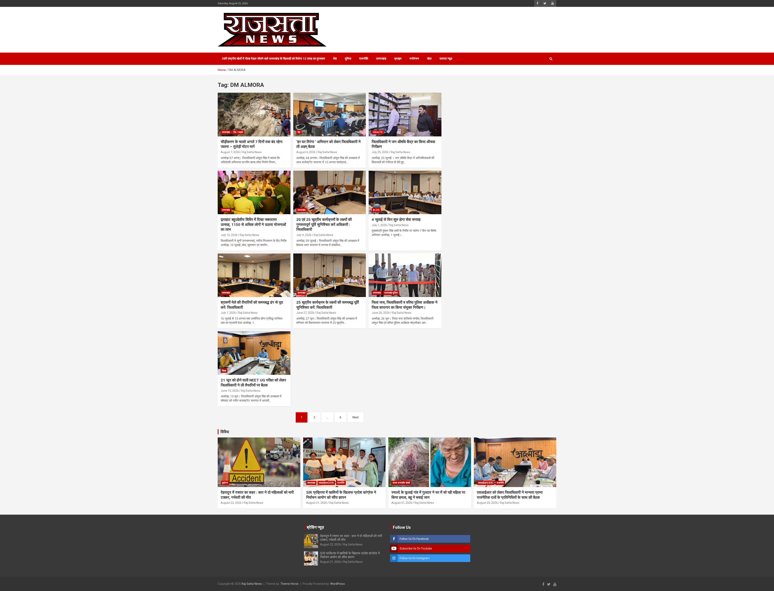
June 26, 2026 (381, 312)
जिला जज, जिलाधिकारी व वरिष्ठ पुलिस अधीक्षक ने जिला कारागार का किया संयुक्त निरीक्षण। (404, 305)
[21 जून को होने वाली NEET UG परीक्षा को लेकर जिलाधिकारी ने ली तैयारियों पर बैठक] (254, 353)
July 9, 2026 (303, 235)
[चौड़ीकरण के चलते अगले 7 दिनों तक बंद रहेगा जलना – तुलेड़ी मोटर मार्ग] (254, 115)
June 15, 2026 (230, 390)
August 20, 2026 (487, 502)
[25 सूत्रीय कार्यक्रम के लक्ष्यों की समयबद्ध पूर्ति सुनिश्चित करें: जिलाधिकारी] (329, 275)
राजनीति (363, 58)
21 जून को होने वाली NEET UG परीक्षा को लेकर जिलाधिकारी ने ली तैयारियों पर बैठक (253, 382)
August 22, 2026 (231, 502)
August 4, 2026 (305, 152)
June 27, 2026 (305, 312)
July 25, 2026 (380, 152)
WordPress (337, 584)
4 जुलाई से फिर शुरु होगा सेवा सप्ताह (396, 219)
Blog (376, 210)
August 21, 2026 (316, 502)
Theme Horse (289, 584)
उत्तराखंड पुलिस (391, 292)
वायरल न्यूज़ (446, 58)
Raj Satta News (252, 152)
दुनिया (348, 58)
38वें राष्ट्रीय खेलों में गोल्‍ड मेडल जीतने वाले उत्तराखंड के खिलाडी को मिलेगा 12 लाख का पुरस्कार (273, 58)
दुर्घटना (225, 482)
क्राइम (398, 58)
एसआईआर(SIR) (326, 482)
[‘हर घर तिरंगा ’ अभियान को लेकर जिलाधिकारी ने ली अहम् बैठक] (329, 115)
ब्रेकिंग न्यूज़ (315, 527)
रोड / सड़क (238, 132)
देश (335, 58)
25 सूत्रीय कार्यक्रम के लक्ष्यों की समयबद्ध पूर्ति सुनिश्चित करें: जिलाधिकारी (327, 305)
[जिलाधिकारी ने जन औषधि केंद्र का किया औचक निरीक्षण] (405, 115)
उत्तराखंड (381, 58)
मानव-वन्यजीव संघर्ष (401, 482)
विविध (225, 431)
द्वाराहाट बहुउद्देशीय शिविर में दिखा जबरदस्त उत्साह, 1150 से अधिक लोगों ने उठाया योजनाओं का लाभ (253, 224)
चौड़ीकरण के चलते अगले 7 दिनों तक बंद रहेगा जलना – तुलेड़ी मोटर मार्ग (251, 144)
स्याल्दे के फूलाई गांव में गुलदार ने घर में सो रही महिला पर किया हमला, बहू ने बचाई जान (428, 495)
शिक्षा (224, 370)
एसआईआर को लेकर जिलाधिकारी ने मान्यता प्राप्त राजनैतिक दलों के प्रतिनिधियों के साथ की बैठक (510, 495)
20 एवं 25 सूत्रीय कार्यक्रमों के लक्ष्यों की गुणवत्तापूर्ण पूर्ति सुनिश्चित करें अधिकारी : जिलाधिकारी (324, 224)
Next (356, 417)
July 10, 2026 (229, 235)
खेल (429, 58)
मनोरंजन (414, 58)
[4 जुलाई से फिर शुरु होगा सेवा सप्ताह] (405, 192)
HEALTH (378, 132)
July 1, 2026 (379, 225)
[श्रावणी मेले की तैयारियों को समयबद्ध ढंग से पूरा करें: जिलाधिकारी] (254, 275)
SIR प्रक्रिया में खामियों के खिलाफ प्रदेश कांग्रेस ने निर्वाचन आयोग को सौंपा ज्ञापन (341, 495)
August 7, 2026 (230, 152)
